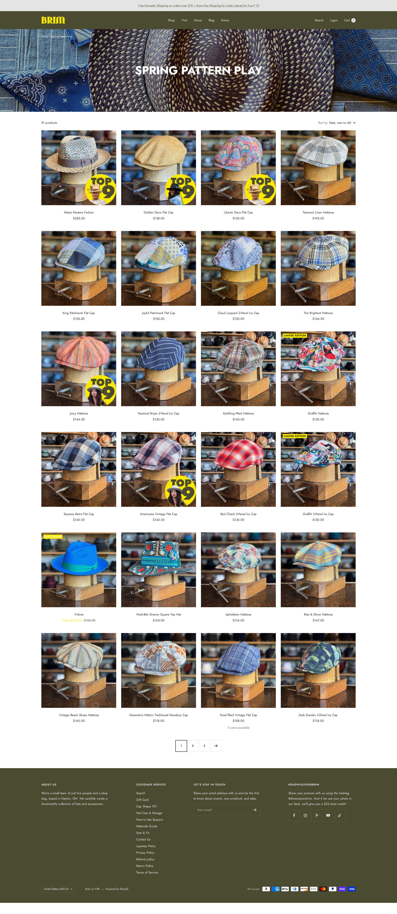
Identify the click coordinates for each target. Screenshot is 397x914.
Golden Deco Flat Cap (158, 212)
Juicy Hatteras (79, 413)
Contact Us (143, 839)
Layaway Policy (146, 846)
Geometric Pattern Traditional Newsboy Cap (158, 715)
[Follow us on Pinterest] (317, 815)
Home (225, 20)
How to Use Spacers (149, 819)
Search (319, 20)
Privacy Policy (145, 852)
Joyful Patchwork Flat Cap (158, 313)
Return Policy (144, 866)
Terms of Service (147, 872)
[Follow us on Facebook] (294, 815)
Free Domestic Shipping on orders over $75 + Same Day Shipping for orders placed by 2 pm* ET (198, 6)
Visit (184, 20)
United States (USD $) (56, 889)
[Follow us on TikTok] (339, 815)
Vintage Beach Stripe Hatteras (79, 715)
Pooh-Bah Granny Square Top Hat (158, 614)
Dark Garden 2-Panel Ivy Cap (318, 715)
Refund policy (145, 859)
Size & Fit (142, 833)
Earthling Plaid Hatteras (238, 413)
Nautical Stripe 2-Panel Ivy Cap (158, 413)
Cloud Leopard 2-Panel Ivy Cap (238, 313)
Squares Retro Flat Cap (79, 514)
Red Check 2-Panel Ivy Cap (238, 514)
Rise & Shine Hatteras (318, 614)
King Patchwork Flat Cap (79, 313)
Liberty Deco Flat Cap (238, 212)
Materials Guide (146, 826)
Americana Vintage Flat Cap (158, 514)
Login (334, 20)
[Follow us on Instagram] (305, 815)
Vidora (78, 614)
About (198, 20)
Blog (211, 20)
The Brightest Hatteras (318, 313)
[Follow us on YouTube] (328, 815)
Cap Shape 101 (146, 806)
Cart (349, 20)
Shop (171, 20)
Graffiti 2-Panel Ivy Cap (318, 514)
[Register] (255, 809)
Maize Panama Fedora (78, 212)
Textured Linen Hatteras (318, 212)
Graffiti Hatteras (318, 413)
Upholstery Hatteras (238, 614)
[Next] (216, 746)
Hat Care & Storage (149, 813)
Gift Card (142, 799)
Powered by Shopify (117, 889)
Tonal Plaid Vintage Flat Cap (238, 715)
